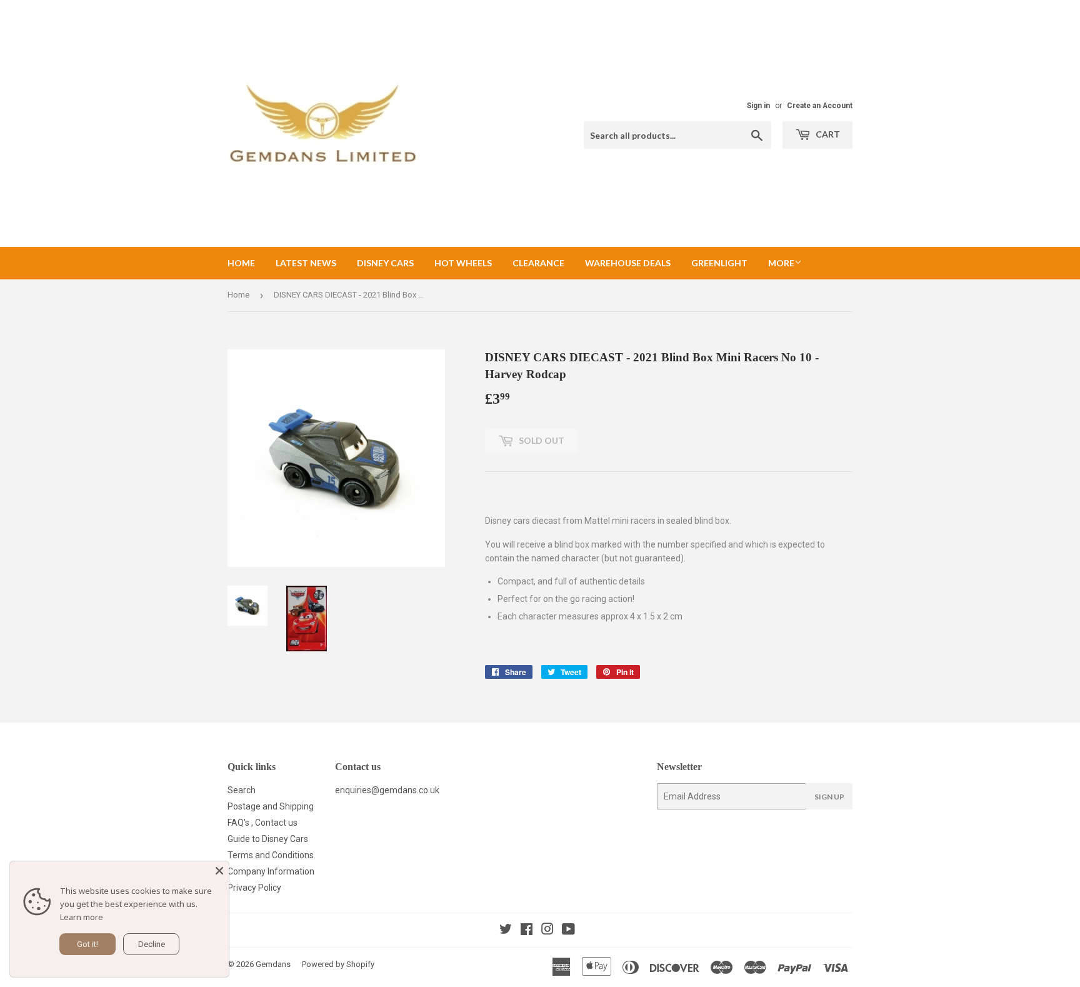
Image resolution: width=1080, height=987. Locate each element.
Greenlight (719, 263)
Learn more (81, 917)
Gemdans (273, 964)
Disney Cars (385, 263)
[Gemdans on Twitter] (505, 931)
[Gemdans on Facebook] (526, 931)
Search (242, 790)
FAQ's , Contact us (263, 823)
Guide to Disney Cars (268, 839)
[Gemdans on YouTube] (568, 931)
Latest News (306, 263)
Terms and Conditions (271, 855)
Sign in (758, 105)
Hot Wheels (463, 263)
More (781, 263)
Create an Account (819, 105)
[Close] (219, 870)
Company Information (271, 871)
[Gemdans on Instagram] (547, 931)
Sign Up (829, 796)
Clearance (538, 263)
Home (241, 263)
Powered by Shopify (338, 964)
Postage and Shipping (271, 806)
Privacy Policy (254, 888)
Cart (827, 134)
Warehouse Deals (628, 263)
